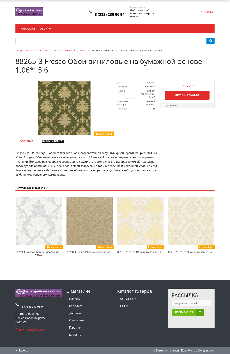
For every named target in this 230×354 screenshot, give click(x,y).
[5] (193, 86)
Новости (74, 299)
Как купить (76, 306)
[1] (180, 86)
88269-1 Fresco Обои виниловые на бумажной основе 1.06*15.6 (55, 252)
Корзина (208, 11)
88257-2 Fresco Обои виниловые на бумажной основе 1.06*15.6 (156, 252)
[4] (190, 86)
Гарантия (75, 327)
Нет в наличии (187, 95)
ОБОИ (124, 306)
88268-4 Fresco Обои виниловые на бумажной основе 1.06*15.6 (105, 252)
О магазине (76, 320)
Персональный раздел (30, 329)
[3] (187, 86)
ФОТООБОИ (128, 299)
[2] (183, 86)
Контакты (75, 335)
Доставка (75, 313)
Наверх (22, 350)
